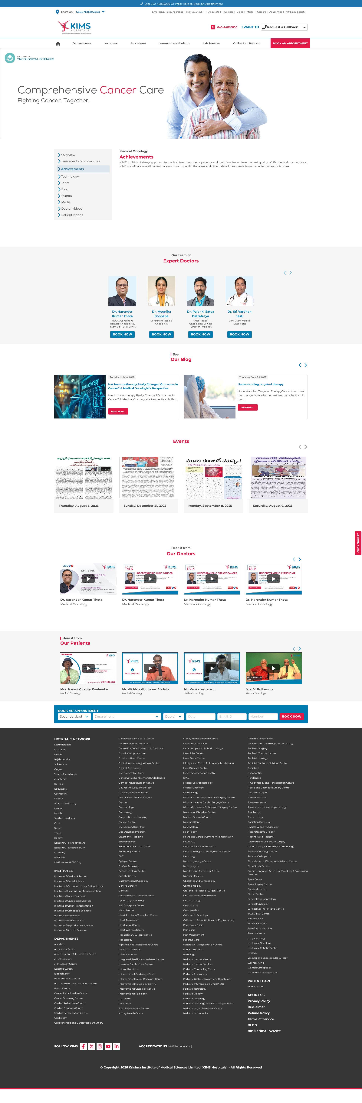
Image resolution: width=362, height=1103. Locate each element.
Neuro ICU (189, 841)
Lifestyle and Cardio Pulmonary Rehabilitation (209, 763)
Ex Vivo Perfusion (128, 866)
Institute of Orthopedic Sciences (72, 910)
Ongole (58, 769)
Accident (59, 944)
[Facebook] (83, 1049)
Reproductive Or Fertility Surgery (266, 841)
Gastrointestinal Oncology (133, 880)
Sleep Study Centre (258, 866)
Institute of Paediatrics (67, 915)
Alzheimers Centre (64, 949)
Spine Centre (255, 879)
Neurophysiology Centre (197, 861)
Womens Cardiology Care (262, 972)
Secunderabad (62, 744)
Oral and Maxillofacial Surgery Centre (204, 890)
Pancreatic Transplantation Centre (202, 944)
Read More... (118, 411)
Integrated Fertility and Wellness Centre (141, 959)
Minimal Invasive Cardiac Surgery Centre (206, 802)
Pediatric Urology (258, 758)
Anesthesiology (63, 959)
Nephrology (190, 831)
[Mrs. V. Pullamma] (273, 668)
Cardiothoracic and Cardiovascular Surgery (78, 1022)
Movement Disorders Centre (199, 812)
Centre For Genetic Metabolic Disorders (141, 748)
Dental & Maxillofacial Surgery (135, 797)
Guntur (58, 823)
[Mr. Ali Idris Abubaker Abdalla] (150, 668)
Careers (261, 11)
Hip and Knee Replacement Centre (138, 944)
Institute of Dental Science (69, 881)
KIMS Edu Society (295, 11)
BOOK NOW (122, 334)
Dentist (123, 802)
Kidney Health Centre (131, 1013)
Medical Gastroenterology (197, 782)
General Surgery (128, 885)
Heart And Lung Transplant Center (138, 915)
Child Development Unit (132, 753)
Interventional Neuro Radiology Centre (141, 979)
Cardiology (60, 1017)
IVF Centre (125, 1003)
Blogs (240, 11)
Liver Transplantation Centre (199, 772)
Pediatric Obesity (193, 993)
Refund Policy (259, 1013)
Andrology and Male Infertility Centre (75, 954)
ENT (121, 856)
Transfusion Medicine (260, 928)
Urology (252, 952)
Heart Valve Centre (129, 925)
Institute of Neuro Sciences (69, 896)
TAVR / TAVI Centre (258, 913)
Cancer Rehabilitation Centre (70, 993)
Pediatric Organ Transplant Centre (202, 1008)
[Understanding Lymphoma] (273, 578)
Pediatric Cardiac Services (197, 964)
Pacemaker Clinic (193, 925)
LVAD (186, 777)
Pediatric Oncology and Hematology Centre (208, 1003)
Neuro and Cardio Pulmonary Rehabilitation (208, 836)
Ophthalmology (192, 885)
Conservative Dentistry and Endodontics (142, 777)
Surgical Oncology (258, 903)
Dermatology (126, 807)
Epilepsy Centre (128, 861)
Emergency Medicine (131, 836)
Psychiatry (254, 812)
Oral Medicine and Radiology (199, 895)
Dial (157, 3)
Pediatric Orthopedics (195, 1013)
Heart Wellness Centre (131, 929)
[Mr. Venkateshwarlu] (212, 668)
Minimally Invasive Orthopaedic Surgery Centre (210, 807)
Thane (57, 832)
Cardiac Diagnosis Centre (68, 1008)
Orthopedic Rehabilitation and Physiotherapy (209, 920)
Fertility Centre (127, 876)
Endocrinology (127, 841)
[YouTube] (108, 1049)
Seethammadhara (64, 818)
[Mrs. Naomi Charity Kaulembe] (88, 668)
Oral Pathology (191, 900)
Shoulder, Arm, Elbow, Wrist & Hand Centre (272, 861)
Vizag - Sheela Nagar (65, 774)
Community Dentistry (131, 772)
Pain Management (193, 934)
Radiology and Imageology (263, 826)
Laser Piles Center (193, 753)
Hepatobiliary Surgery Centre (135, 934)
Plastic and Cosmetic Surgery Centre (268, 787)
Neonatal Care (191, 822)
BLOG (252, 1025)
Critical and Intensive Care (133, 792)
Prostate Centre (257, 802)
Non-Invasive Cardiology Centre (201, 871)
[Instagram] (100, 1049)
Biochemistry (62, 973)
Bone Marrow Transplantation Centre (75, 983)
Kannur (58, 808)
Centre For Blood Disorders (134, 743)
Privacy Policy (259, 1001)
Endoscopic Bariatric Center (135, 846)
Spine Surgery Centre (260, 884)
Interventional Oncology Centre (137, 988)
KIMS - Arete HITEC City (67, 862)
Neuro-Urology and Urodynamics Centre (206, 851)
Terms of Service (261, 1019)
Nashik (58, 813)
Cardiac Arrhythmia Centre (69, 1003)
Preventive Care (257, 797)
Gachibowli (60, 793)
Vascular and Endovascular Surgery (268, 957)
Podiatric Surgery (258, 792)
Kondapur (60, 749)
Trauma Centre (256, 933)
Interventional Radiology (133, 993)
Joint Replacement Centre (134, 1008)
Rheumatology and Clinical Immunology (271, 846)
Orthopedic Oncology (195, 915)
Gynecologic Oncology (132, 900)
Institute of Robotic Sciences (70, 930)
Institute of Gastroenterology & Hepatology (78, 886)
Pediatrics (253, 768)
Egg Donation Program (132, 831)
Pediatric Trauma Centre (262, 753)
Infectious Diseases (129, 949)
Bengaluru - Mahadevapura (69, 842)
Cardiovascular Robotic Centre (136, 738)
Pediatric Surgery (257, 748)
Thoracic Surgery (257, 923)
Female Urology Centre (132, 871)
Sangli (57, 828)
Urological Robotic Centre (262, 948)
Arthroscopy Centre (65, 963)
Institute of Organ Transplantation (73, 905)
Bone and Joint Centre (67, 978)
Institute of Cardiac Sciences (70, 876)
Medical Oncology (193, 787)
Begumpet (60, 788)
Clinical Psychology (130, 768)
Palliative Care (191, 939)
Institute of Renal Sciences (69, 920)
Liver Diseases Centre (195, 768)
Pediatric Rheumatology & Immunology (270, 743)
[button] (90, 12)
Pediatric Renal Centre (260, 738)
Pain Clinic (189, 929)
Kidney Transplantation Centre (200, 738)
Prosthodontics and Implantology (267, 807)
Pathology (189, 954)
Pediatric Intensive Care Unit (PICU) (203, 983)
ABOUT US (256, 995)
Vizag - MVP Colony (65, 803)
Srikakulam (60, 764)
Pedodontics (255, 772)
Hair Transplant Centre (131, 905)
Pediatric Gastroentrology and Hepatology (207, 979)
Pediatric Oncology (194, 998)
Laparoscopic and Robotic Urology (203, 748)
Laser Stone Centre (194, 758)
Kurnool (59, 783)
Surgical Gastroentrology (262, 899)
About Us (213, 11)
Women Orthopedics (260, 967)
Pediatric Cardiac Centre (197, 959)
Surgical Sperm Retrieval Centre (266, 908)
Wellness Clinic (256, 962)
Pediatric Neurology (194, 988)
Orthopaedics (191, 910)
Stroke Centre (255, 894)
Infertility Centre (128, 954)
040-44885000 (227, 27)
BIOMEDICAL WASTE (264, 1031)
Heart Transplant (128, 920)
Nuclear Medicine (193, 876)
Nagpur (58, 798)
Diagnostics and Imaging (133, 817)
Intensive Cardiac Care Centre (136, 964)
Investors (228, 11)
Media (250, 11)
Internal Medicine (128, 969)
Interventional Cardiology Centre (137, 974)
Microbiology (190, 792)
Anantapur (60, 779)
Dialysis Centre (127, 822)
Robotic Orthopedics (260, 856)
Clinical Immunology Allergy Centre (139, 763)
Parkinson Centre (193, 949)
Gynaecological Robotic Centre (136, 895)
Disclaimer (256, 1007)
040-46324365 (194, 11)
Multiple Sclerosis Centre (197, 817)
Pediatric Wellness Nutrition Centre (268, 763)
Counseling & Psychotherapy (135, 787)
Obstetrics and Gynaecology (199, 880)
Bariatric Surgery (63, 968)
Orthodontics (191, 905)
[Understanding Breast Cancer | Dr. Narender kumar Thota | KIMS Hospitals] (212, 578)
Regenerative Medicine (261, 836)
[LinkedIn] (116, 1049)
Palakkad (59, 857)
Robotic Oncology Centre (262, 851)
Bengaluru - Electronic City (69, 847)
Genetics (124, 890)
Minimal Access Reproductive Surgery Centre (209, 797)
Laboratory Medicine (195, 743)
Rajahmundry (62, 759)
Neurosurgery (191, 866)
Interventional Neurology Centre (137, 983)
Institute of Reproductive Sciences (73, 925)
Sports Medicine (257, 889)
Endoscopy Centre (129, 851)
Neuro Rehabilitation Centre (199, 846)
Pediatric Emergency (195, 974)
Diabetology (126, 812)
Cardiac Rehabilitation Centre (71, 1012)
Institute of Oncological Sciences (72, 900)
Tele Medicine (255, 918)
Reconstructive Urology (261, 831)
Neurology (189, 856)
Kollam (58, 837)
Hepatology (125, 939)
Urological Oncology (259, 943)
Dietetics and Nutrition (132, 826)
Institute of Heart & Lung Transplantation (77, 891)
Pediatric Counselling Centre (199, 969)
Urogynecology (256, 938)
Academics (275, 11)
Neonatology (190, 826)
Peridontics (254, 777)
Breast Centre (62, 988)
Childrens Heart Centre (132, 758)
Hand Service (126, 910)
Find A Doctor (256, 986)
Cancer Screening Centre (68, 998)
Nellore (58, 754)
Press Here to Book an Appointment (199, 3)
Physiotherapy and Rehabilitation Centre (271, 782)
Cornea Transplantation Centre (136, 782)
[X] (91, 1049)
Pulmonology (255, 817)
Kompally (59, 852)
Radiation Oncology (259, 822)
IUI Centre (124, 998)
